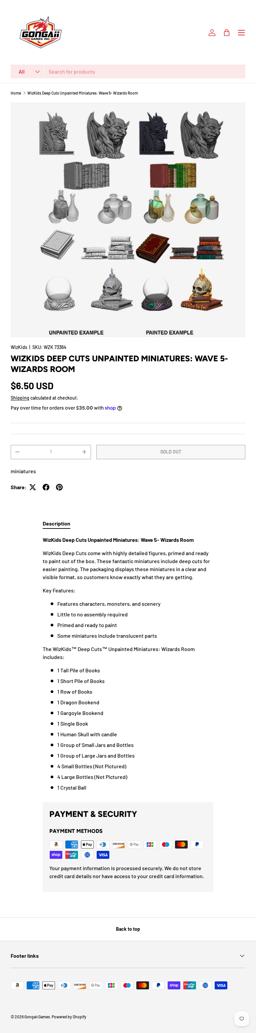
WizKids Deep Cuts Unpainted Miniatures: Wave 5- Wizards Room (82, 93)
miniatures (23, 471)
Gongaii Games (37, 1016)
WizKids (19, 347)
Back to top (128, 929)
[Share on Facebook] (46, 487)
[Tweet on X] (32, 487)
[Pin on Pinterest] (59, 487)
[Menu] (241, 32)
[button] (226, 32)
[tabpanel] (128, 664)
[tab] (56, 523)
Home (16, 93)
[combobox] (128, 71)
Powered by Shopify (69, 1016)
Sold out (170, 452)
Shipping (20, 398)
